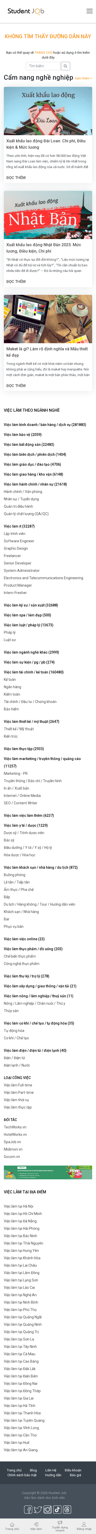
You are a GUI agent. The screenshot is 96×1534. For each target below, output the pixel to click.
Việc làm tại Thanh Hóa (22, 1413)
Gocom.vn (12, 1157)
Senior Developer (17, 563)
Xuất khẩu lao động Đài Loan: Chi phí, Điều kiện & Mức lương (46, 144)
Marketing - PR (16, 773)
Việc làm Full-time (18, 1085)
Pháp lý (10, 632)
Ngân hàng (12, 687)
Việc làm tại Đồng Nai (20, 1383)
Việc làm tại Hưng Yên (21, 1251)
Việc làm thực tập (18, 1107)
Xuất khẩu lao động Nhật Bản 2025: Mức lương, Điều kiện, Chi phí (43, 248)
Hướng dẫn (53, 1475)
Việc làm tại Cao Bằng (21, 1361)
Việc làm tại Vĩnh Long (21, 1428)
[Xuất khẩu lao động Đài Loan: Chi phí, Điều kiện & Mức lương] (48, 116)
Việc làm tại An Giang (21, 1450)
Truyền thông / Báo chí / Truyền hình (33, 781)
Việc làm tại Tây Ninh (20, 1347)
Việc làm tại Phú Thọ (20, 1310)
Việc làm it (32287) (19, 526)
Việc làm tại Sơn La (19, 1339)
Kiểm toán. (12, 694)
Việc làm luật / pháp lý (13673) (29, 625)
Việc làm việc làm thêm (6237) (29, 815)
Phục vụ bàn (14, 926)
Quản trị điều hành (18, 506)
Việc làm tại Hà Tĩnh (19, 1406)
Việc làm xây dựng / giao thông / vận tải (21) (40, 986)
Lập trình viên (14, 534)
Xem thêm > (83, 78)
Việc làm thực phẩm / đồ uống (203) (33, 949)
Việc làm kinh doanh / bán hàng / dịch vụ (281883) (45, 425)
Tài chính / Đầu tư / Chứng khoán (30, 702)
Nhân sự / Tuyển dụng (21, 499)
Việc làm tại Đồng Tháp (22, 1391)
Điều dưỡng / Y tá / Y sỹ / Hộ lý (28, 848)
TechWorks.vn (15, 1127)
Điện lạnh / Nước (17, 1065)
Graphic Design (16, 548)
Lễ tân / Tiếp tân (17, 882)
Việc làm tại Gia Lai (19, 1398)
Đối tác (10, 1120)
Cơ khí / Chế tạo (16, 1038)
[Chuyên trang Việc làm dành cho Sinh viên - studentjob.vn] (26, 11)
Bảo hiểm (11, 709)
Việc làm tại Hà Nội (18, 1206)
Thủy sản (11, 1011)
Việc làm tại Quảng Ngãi (23, 1317)
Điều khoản (73, 1470)
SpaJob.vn (12, 1142)
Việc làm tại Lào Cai (19, 1288)
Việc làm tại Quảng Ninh (23, 1324)
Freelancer (12, 556)
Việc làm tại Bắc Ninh (20, 1236)
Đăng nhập (84, 1528)
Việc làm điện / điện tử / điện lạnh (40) (35, 1050)
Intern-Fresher (15, 593)
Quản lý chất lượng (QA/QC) (26, 514)
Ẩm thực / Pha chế (19, 890)
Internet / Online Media (22, 796)
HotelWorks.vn (15, 1134)
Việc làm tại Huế (16, 1443)
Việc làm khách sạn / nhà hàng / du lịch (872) (41, 867)
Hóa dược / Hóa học (19, 855)
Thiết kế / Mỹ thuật (19, 729)
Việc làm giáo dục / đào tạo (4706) (32, 464)
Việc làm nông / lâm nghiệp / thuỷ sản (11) (38, 996)
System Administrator (22, 571)
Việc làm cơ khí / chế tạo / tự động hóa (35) (39, 1023)
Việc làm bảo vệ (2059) (23, 435)
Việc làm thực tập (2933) (24, 749)
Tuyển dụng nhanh (60, 1529)
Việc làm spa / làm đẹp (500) (27, 615)
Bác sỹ (9, 840)
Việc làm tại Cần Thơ (20, 1435)
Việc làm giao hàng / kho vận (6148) (33, 474)
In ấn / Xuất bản (16, 788)
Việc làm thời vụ (16, 1100)
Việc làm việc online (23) (24, 939)
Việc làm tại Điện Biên (21, 1376)
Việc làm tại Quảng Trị (21, 1332)
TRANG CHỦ (43, 52)
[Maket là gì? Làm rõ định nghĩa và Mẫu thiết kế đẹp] (48, 324)
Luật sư (10, 640)
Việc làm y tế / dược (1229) (26, 825)
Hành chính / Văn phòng (23, 492)
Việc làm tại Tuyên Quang (24, 1420)
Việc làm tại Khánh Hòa (22, 1258)
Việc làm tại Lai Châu (20, 1265)
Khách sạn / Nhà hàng (21, 912)
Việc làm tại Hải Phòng (21, 1228)
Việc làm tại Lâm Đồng (21, 1273)
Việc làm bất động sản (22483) (29, 445)
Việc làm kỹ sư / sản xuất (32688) (31, 605)
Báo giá (75, 1475)
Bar (6, 919)
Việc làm (36, 1528)
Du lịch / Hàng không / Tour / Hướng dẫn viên (39, 904)
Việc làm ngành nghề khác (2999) (31, 652)
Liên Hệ (50, 1470)
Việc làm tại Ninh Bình (21, 1302)
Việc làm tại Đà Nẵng (20, 1221)
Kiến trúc (11, 736)
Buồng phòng (14, 875)
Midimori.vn (13, 1149)
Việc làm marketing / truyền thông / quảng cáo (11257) (42, 762)
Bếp (7, 897)
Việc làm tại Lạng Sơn (21, 1280)
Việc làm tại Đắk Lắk (20, 1369)
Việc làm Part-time (19, 1092)
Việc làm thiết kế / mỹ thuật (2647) (31, 722)
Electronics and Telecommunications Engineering (43, 578)
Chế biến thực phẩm (20, 956)
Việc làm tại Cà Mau (19, 1354)
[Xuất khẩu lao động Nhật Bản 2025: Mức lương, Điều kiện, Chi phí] (48, 220)
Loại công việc (17, 1078)
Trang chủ (14, 1470)
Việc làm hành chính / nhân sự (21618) (35, 484)
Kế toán (10, 680)
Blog (33, 1470)
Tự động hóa (14, 1031)
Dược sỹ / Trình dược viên (24, 833)
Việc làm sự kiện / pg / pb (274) (29, 662)
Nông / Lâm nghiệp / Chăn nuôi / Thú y (34, 1003)
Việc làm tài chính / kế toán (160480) (34, 672)
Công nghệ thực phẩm (21, 964)
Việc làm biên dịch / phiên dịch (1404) (35, 454)
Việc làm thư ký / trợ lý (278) (26, 976)
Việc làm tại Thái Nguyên (23, 1243)
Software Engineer (19, 541)
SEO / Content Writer (20, 803)
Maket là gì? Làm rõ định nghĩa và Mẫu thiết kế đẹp (47, 352)
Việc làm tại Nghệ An (20, 1295)
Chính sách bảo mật (22, 1475)
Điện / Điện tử (14, 1058)
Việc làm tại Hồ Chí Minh (23, 1214)
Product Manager (18, 585)
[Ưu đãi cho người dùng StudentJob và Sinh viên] (48, 1172)
